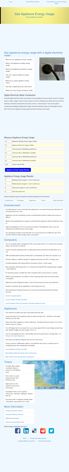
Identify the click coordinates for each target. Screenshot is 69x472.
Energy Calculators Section (14, 411)
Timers (43, 200)
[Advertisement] (34, 37)
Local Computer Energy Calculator (16, 299)
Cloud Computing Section (13, 296)
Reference (33, 330)
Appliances (32, 200)
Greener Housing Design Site (15, 422)
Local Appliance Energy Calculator (16, 349)
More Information (58, 200)
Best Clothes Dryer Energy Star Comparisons (20, 357)
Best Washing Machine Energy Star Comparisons (21, 353)
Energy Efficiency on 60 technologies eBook (56, 2)
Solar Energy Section (44, 441)
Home (10, 2)
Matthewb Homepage (12, 418)
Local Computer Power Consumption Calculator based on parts (25, 303)
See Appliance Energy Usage (34, 14)
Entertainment (9, 200)
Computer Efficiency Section (14, 414)
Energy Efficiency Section (32, 2)
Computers (20, 200)
